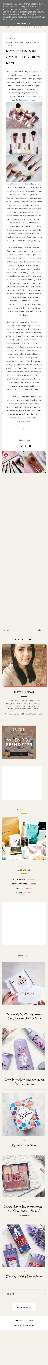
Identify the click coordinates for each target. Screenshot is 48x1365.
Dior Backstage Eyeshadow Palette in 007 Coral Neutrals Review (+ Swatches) (24, 1210)
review (9, 45)
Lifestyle (24, 888)
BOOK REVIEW (24, 879)
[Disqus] (24, 520)
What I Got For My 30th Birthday (24, 838)
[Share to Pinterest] (26, 446)
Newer (7, 630)
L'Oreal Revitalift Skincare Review (24, 1276)
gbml (31, 1325)
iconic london (32, 42)
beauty (9, 42)
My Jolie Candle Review (24, 1145)
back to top (23, 1307)
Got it (32, 24)
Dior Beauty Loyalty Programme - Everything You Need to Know (24, 1016)
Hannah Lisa (21, 1321)
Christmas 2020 (24, 884)
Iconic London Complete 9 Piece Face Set (23, 57)
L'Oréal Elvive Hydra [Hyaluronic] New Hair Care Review (24, 1081)
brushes (19, 42)
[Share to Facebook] (18, 446)
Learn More (20, 24)
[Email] (30, 446)
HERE (28, 421)
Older (41, 630)
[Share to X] (22, 446)
